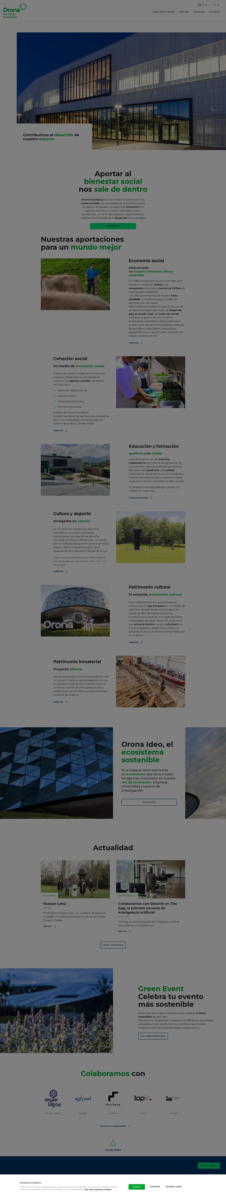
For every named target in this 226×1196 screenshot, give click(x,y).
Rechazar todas (173, 1186)
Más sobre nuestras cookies (98, 1189)
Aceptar (137, 1187)
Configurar (155, 1186)
